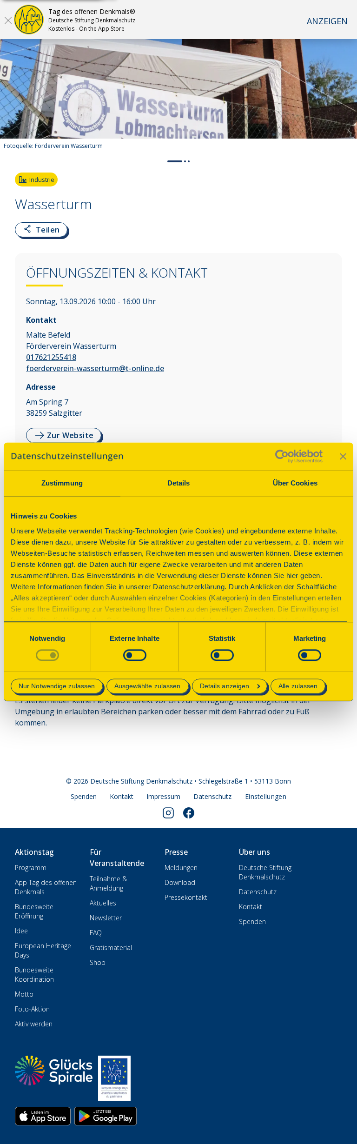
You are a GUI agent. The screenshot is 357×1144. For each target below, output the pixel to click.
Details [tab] (178, 483)
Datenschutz (212, 796)
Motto (24, 994)
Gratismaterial (111, 947)
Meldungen (181, 867)
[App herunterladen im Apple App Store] (43, 1116)
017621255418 (51, 357)
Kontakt (121, 796)
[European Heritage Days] (114, 1078)
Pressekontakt (186, 897)
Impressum (163, 796)
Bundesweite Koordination (34, 974)
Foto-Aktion (32, 1008)
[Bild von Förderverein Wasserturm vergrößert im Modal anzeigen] (342, 127)
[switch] (134, 655)
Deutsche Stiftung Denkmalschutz (265, 872)
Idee (21, 930)
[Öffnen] (7, 20)
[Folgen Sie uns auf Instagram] (168, 812)
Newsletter (106, 917)
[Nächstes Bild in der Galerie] (345, 100)
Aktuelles (103, 902)
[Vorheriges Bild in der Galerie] (12, 100)
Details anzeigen (225, 686)
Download (180, 882)
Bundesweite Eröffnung (34, 911)
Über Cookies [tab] (295, 483)
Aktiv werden (34, 1023)
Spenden (84, 796)
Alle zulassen (297, 686)
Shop (98, 962)
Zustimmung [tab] (62, 483)
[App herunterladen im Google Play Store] (105, 1116)
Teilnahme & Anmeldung (108, 883)
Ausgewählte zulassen (147, 686)
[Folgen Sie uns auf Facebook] (188, 812)
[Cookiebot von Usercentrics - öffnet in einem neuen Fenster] (282, 456)
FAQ (96, 932)
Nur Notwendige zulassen (57, 686)
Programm (30, 867)
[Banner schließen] (343, 456)
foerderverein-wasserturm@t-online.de (95, 368)
